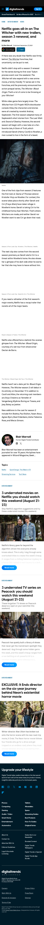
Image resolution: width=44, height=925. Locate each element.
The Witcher (13, 59)
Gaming (5, 810)
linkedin (17, 443)
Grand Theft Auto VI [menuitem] (8, 15)
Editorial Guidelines (8, 847)
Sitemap (28, 898)
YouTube (20, 787)
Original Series (30, 825)
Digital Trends (12, 11)
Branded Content (31, 841)
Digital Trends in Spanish (33, 852)
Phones (4, 803)
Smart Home (6, 818)
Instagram (8, 787)
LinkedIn (37, 787)
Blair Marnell (8, 45)
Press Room (29, 893)
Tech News (22, 474)
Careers (4, 888)
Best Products (30, 818)
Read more (9, 567)
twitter (21, 443)
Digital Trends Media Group (13, 910)
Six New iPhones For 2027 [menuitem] (24, 15)
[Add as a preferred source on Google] (8, 49)
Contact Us (5, 839)
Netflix (4, 470)
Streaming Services (8, 474)
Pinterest (31, 787)
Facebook (3, 787)
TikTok (25, 787)
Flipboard (3, 793)
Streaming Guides (31, 814)
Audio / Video (7, 814)
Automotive (6, 825)
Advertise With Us (8, 843)
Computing (6, 806)
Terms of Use (6, 902)
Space (27, 810)
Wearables (29, 806)
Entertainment (7, 822)
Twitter (14, 787)
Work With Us (6, 893)
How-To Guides (30, 822)
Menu (3, 9)
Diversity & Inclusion (9, 898)
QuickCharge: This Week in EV (20, 470)
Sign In (38, 9)
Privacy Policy (30, 888)
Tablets (27, 803)
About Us (5, 835)
